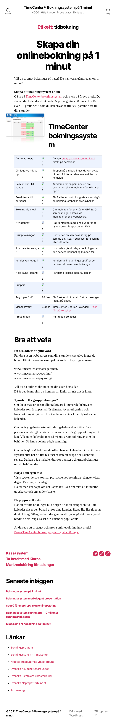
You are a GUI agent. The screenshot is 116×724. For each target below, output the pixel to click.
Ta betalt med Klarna (23, 559)
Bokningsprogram (22, 647)
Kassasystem (17, 553)
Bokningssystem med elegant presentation (33, 598)
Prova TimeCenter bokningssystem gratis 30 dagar (46, 532)
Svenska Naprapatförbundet (28, 683)
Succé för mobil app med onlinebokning (31, 605)
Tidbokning (18, 690)
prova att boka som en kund (78, 158)
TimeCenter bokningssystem (44, 97)
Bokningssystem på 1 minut (23, 591)
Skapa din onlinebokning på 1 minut (58, 55)
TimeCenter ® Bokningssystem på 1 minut (58, 7)
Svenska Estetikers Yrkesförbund (31, 676)
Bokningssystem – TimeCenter (30, 654)
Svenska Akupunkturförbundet (30, 668)
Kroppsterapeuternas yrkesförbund (32, 661)
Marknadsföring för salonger (30, 564)
